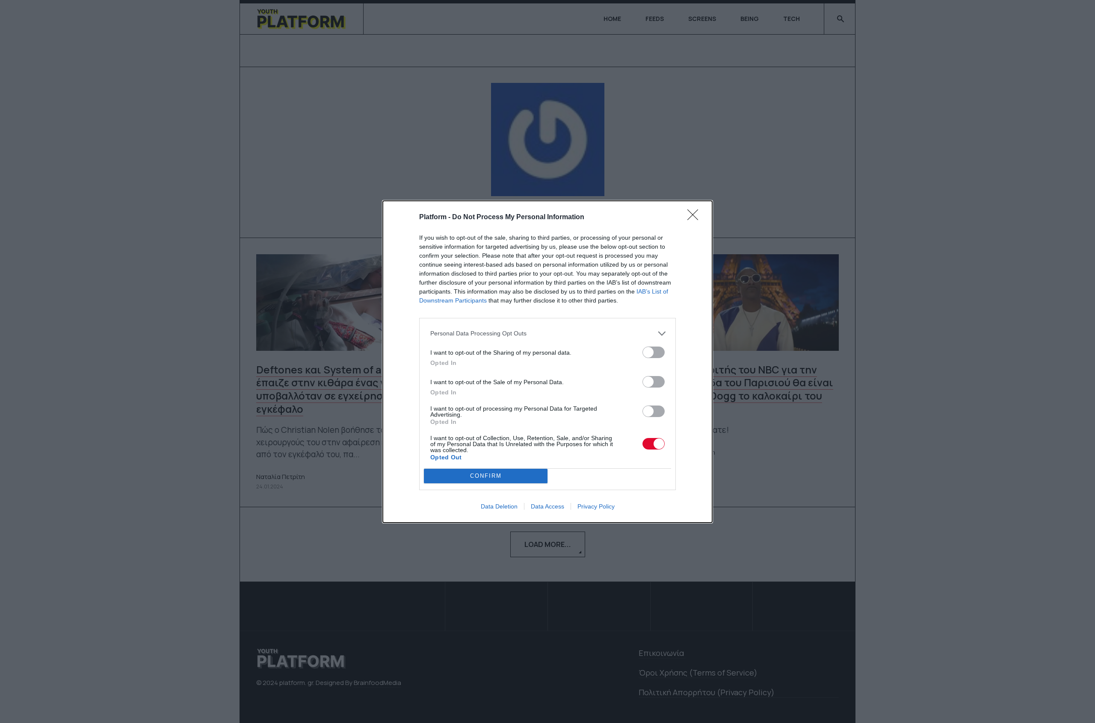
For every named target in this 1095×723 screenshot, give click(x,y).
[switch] (653, 352)
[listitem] (547, 333)
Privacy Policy (596, 506)
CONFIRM (486, 476)
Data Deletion (499, 506)
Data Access (547, 506)
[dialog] (547, 362)
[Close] (695, 217)
